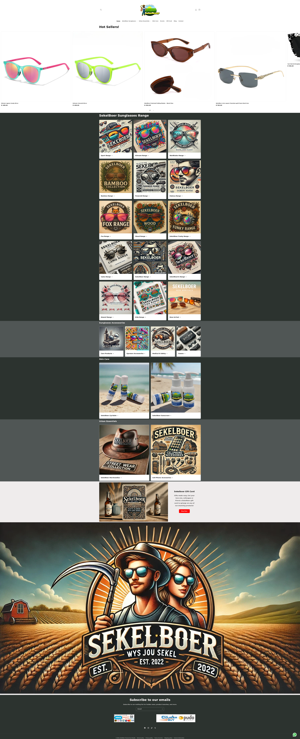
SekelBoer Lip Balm (109, 415)
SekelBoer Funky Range (179, 236)
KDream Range (141, 155)
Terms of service (158, 737)
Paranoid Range (141, 196)
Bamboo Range (107, 196)
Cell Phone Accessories (161, 478)
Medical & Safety (159, 353)
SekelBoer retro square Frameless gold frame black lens (232, 103)
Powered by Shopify (130, 737)
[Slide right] (153, 110)
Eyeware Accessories (135, 353)
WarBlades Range (177, 155)
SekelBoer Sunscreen (161, 415)
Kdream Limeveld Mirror (80, 103)
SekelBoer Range (142, 277)
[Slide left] (146, 110)
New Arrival (174, 317)
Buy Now (184, 511)
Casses (181, 353)
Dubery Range (175, 196)
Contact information (179, 737)
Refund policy (140, 737)
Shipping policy (168, 737)
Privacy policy (149, 737)
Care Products (106, 353)
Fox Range (105, 236)
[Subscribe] (162, 709)
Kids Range (139, 317)
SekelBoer (122, 737)
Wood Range (140, 236)
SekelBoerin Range (177, 277)
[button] (101, 9)
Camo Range (106, 277)
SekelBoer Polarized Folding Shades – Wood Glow (158, 103)
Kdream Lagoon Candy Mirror (9, 103)
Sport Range (106, 155)
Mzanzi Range (106, 317)
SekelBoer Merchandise (110, 478)
